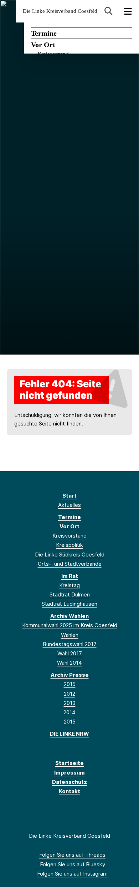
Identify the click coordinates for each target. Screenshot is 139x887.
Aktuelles (69, 505)
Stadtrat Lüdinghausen (69, 603)
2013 (70, 703)
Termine (44, 33)
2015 (70, 684)
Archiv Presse (70, 674)
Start (69, 495)
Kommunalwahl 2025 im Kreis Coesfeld (69, 625)
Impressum (69, 772)
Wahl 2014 (69, 662)
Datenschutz (69, 781)
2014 (69, 712)
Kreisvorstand (69, 535)
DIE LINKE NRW (69, 733)
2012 (69, 693)
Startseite (69, 763)
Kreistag (69, 585)
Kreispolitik (69, 544)
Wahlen (69, 634)
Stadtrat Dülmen (70, 594)
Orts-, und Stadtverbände (70, 563)
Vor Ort (43, 45)
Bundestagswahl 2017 (70, 644)
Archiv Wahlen (69, 616)
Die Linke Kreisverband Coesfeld (60, 11)
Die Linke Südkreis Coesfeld (69, 554)
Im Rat (69, 576)
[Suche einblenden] (108, 11)
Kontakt (69, 791)
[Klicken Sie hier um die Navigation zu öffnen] (128, 11)
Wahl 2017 (69, 653)
